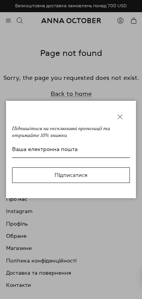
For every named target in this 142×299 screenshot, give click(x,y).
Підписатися (71, 175)
